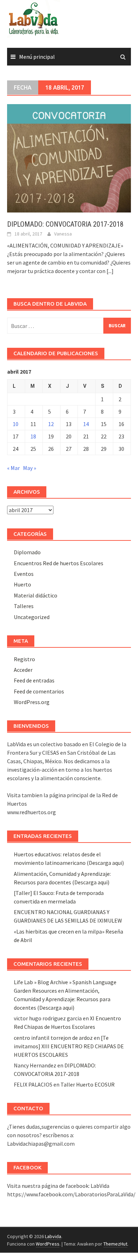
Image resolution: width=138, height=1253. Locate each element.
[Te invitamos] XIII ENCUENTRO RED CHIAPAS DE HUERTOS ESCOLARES (69, 1046)
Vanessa (63, 234)
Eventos (24, 573)
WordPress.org (32, 701)
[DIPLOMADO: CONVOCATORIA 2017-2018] (69, 157)
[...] (110, 270)
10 (15, 423)
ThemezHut (115, 1244)
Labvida (53, 1236)
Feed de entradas (34, 680)
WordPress (47, 1244)
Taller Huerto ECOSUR (88, 1084)
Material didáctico (35, 595)
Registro (24, 659)
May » (29, 467)
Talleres (24, 606)
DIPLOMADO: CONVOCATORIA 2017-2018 (65, 224)
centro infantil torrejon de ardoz (53, 1037)
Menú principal (37, 56)
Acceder (23, 669)
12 (51, 423)
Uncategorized (32, 616)
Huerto (22, 584)
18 (33, 436)
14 (86, 423)
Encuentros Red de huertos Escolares (58, 563)
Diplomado (27, 552)
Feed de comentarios (39, 691)
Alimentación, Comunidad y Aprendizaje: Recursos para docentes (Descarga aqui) (62, 999)
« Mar (13, 467)
